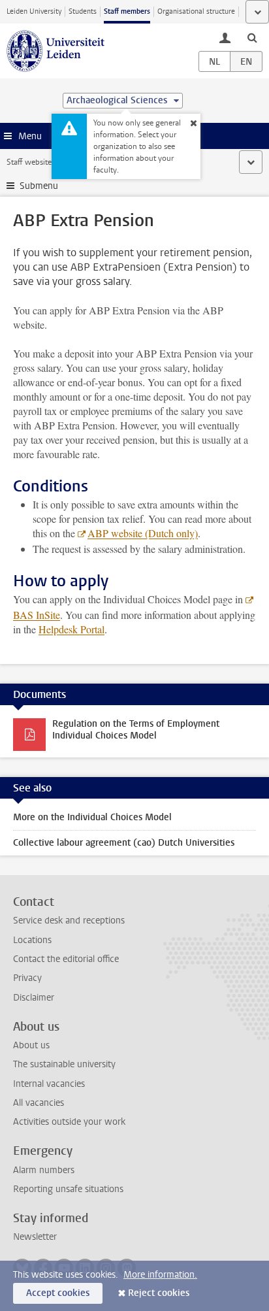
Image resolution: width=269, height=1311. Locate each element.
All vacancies (38, 1103)
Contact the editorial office (66, 959)
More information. (160, 1275)
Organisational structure (196, 11)
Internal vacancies (49, 1084)
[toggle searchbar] (252, 37)
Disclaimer (33, 997)
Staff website (29, 162)
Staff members (127, 11)
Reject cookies (158, 1293)
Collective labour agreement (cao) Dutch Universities (123, 843)
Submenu (39, 186)
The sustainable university (64, 1064)
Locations (32, 940)
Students (83, 11)
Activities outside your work (69, 1122)
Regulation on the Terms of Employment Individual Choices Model (135, 730)
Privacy (27, 978)
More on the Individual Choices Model (92, 817)
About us (31, 1045)
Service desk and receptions (69, 920)
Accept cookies (57, 1293)
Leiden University (34, 11)
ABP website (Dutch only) (142, 533)
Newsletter (35, 1237)
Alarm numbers (43, 1170)
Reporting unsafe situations (68, 1189)
